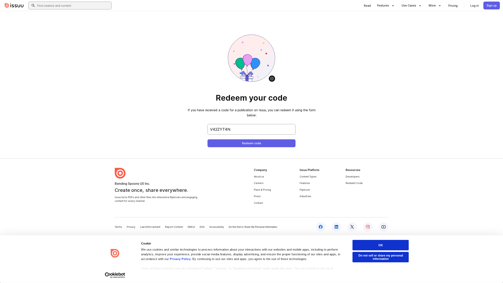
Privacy (131, 226)
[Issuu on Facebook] (320, 227)
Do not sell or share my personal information (380, 257)
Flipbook (305, 189)
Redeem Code (354, 183)
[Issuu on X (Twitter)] (352, 227)
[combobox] (73, 5)
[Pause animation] (272, 78)
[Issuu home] (14, 5)
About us (259, 176)
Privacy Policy (180, 259)
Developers (353, 176)
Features (305, 183)
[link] (367, 5)
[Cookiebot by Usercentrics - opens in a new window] (115, 275)
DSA (202, 226)
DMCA (191, 226)
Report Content (174, 226)
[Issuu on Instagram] (368, 227)
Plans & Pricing (262, 189)
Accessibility (216, 226)
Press (257, 196)
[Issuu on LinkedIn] (336, 227)
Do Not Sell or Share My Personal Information (253, 227)
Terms (118, 226)
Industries (305, 196)
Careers (258, 183)
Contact (258, 202)
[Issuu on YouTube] (383, 227)
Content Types (308, 176)
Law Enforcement (150, 226)
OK (380, 245)
